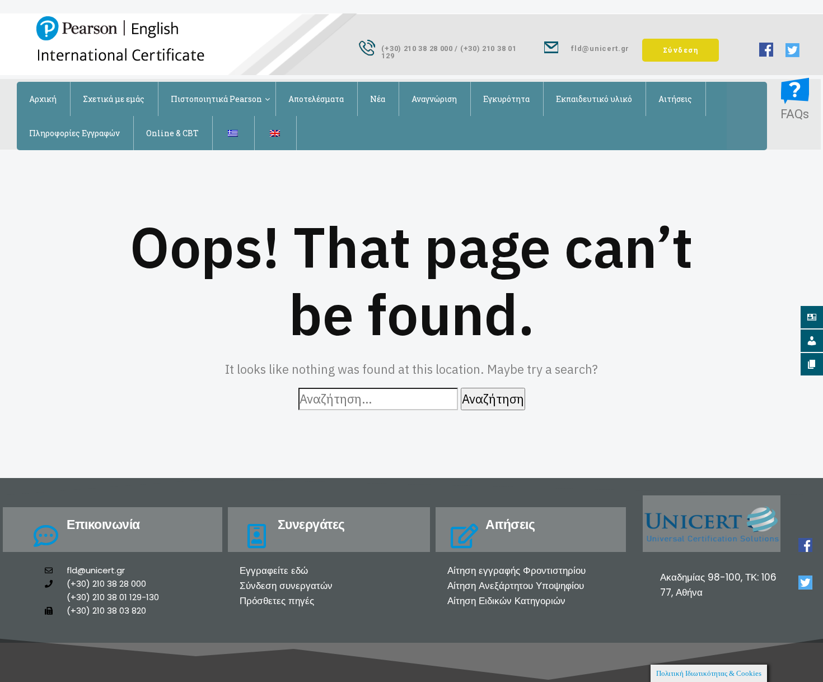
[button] (680, 50)
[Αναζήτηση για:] (378, 399)
